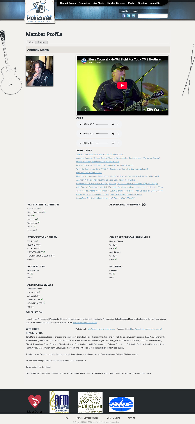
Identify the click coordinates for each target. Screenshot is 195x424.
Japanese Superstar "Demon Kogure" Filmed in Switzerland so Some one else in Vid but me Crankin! (118, 158)
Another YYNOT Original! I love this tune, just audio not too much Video (105, 180)
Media (131, 3)
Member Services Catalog (87, 418)
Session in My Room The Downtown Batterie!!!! (129, 169)
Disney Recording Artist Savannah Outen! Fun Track (97, 162)
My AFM (131, 418)
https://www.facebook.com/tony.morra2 (146, 329)
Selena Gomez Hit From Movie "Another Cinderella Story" (100, 154)
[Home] (40, 12)
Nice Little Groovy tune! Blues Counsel (126, 194)
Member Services (116, 3)
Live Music (98, 3)
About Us (155, 3)
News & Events (68, 3)
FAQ (66, 418)
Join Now (125, 11)
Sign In (136, 11)
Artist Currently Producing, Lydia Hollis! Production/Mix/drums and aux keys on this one (112, 187)
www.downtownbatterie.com (85, 323)
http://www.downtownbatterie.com (101, 329)
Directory (142, 3)
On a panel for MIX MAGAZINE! (89, 173)
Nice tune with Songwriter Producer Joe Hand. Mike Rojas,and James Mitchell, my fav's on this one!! (117, 176)
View (32, 42)
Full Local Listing (113, 418)
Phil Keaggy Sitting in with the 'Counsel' (92, 194)
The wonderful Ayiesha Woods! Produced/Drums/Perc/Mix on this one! (105, 191)
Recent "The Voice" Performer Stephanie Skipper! (137, 184)
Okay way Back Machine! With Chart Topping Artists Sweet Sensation (104, 165)
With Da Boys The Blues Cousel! (149, 191)
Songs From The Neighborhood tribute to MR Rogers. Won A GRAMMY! (105, 198)
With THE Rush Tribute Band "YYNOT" (92, 169)
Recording (84, 3)
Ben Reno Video (156, 187)
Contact (42, 42)
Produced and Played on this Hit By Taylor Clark (96, 184)
